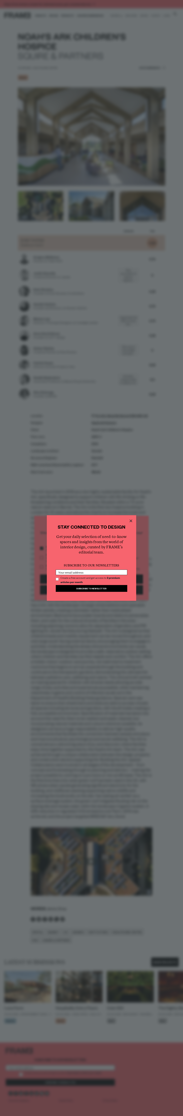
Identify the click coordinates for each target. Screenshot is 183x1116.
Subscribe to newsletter (91, 588)
